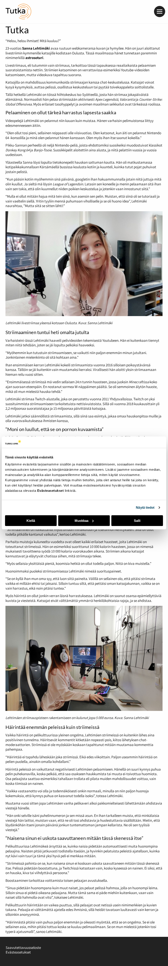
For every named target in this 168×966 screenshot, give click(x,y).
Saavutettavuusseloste (23, 947)
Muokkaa (81, 520)
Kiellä (30, 520)
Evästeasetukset (18, 952)
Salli (137, 520)
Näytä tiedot (145, 507)
